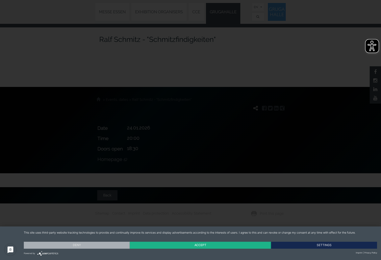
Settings (324, 245)
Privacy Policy (370, 252)
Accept (200, 245)
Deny (77, 245)
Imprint (359, 252)
